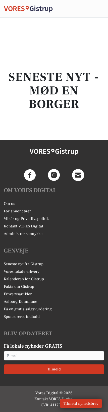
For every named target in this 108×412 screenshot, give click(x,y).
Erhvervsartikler (18, 294)
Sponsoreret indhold (22, 316)
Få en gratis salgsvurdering (28, 309)
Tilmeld (54, 369)
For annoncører (17, 211)
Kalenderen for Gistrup (24, 279)
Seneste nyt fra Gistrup (23, 263)
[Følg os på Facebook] (30, 175)
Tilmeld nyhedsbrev (81, 403)
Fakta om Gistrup (19, 286)
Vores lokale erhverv (21, 271)
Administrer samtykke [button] (23, 233)
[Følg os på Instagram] (54, 175)
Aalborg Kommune (20, 301)
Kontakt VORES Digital (23, 226)
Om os (9, 203)
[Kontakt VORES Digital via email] (78, 175)
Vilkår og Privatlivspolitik (26, 218)
